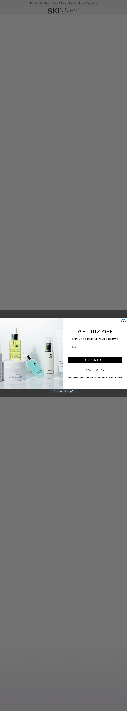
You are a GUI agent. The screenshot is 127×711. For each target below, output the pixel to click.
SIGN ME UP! (95, 360)
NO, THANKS (95, 369)
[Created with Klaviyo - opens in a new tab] (63, 391)
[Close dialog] (124, 321)
